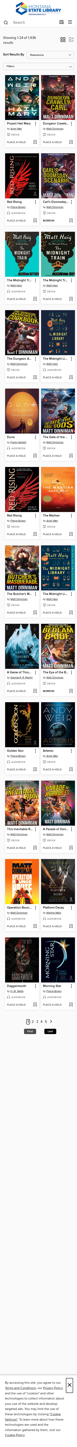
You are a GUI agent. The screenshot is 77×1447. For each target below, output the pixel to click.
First (30, 1031)
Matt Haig (16, 285)
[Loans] (62, 23)
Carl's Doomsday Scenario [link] (56, 202)
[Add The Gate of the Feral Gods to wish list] (71, 456)
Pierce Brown (18, 207)
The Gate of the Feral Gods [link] (56, 437)
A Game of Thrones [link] (20, 672)
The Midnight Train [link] (20, 280)
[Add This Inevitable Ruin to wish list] (35, 848)
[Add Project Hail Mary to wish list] (35, 142)
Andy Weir (16, 128)
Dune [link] (11, 437)
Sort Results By (13, 55)
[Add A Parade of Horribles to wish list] (71, 848)
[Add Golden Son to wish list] (35, 769)
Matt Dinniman (54, 128)
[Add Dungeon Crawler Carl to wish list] (71, 142)
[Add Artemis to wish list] (71, 769)
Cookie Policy (14, 1435)
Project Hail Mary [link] (19, 123)
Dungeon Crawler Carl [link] (56, 123)
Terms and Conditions (20, 1388)
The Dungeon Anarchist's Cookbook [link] (20, 359)
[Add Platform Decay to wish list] (71, 926)
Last (50, 1031)
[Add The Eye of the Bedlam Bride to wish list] (71, 691)
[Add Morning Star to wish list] (71, 1005)
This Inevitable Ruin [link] (20, 829)
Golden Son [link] (15, 751)
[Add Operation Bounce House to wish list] (35, 926)
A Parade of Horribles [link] (56, 829)
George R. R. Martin (21, 677)
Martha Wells (53, 913)
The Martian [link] (51, 516)
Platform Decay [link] (53, 908)
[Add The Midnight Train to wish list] (35, 299)
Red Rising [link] (14, 202)
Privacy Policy (53, 1388)
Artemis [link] (48, 751)
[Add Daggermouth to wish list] (35, 1005)
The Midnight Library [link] (56, 359)
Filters (10, 66)
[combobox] (30, 22)
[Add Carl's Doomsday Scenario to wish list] (71, 221)
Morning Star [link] (52, 986)
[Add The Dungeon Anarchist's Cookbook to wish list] (35, 377)
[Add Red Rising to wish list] (35, 221)
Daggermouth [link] (16, 986)
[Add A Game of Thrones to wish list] (35, 691)
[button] (63, 41)
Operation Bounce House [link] (20, 908)
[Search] (6, 22)
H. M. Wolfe (16, 991)
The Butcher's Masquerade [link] (20, 594)
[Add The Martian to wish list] (71, 534)
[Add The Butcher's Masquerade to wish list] (35, 613)
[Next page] (51, 1022)
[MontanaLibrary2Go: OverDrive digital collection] (38, 8)
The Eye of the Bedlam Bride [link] (56, 672)
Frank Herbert (18, 442)
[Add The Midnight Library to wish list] (71, 377)
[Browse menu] (70, 22)
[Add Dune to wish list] (35, 456)
